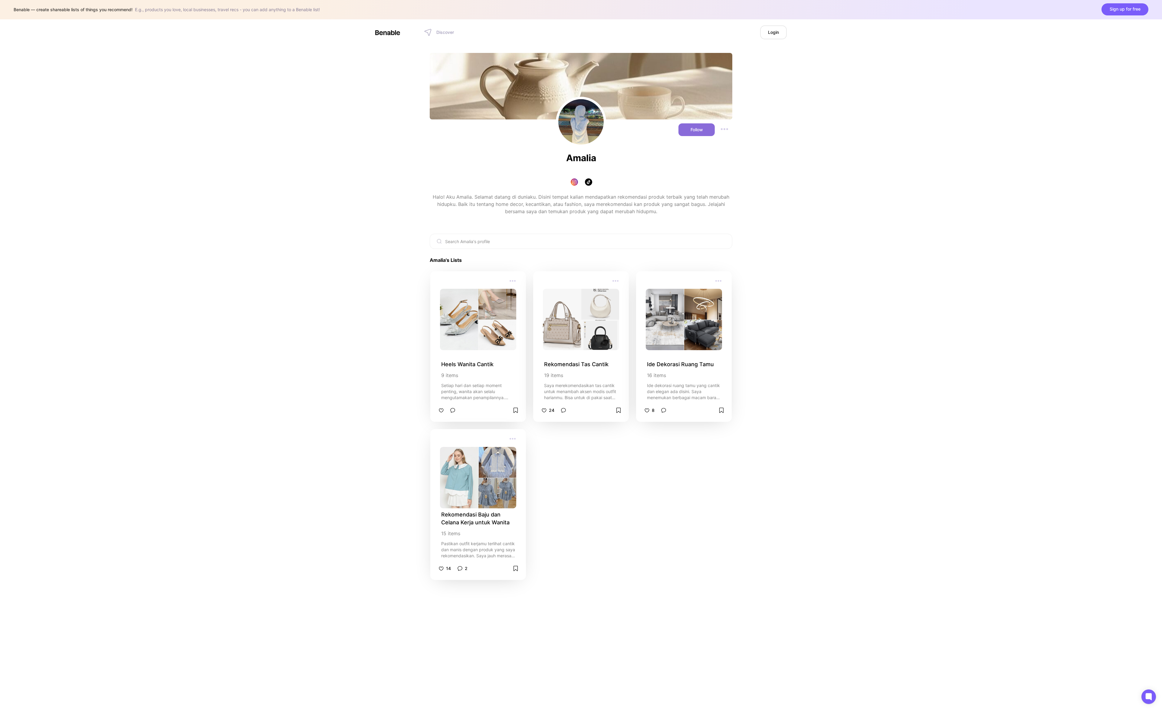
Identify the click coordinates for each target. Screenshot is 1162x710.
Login (773, 32)
